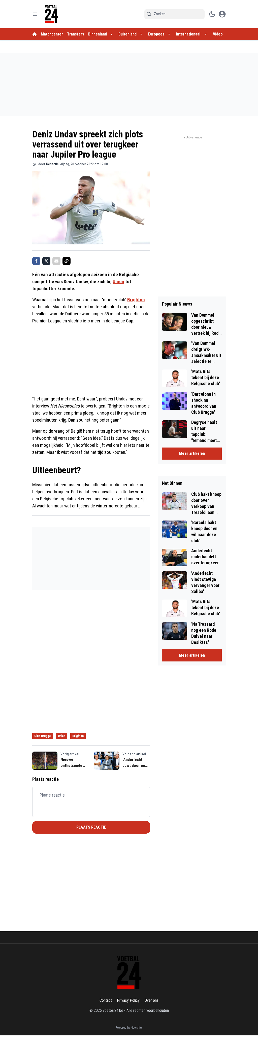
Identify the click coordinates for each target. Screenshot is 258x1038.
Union (118, 281)
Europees (156, 34)
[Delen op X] (46, 261)
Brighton (136, 300)
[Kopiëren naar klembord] (66, 261)
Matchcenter (52, 34)
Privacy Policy (128, 1000)
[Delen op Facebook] (36, 261)
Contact (106, 1000)
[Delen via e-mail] (56, 261)
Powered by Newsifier (129, 1027)
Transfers (75, 34)
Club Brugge (42, 736)
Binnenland (97, 34)
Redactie (52, 164)
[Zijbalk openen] (35, 14)
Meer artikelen (192, 453)
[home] (34, 34)
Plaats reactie (91, 827)
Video (218, 34)
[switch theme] (212, 14)
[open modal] (222, 14)
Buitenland (127, 34)
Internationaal (188, 34)
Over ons (151, 1000)
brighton (78, 736)
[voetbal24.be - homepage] (51, 14)
